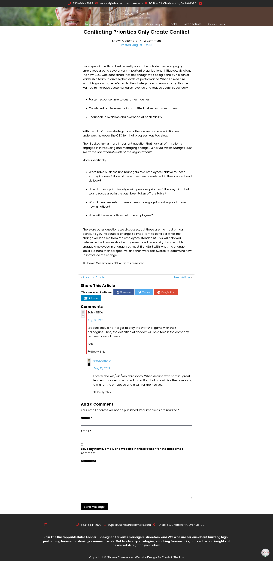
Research (114, 24)
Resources (215, 24)
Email (86, 431)
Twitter (145, 292)
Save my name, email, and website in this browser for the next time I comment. (132, 451)
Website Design (146, 557)
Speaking (71, 24)
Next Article (182, 277)
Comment (88, 461)
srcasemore (102, 361)
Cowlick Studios (173, 557)
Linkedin (92, 298)
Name (86, 418)
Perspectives (193, 24)
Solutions (133, 24)
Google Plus (167, 292)
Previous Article (93, 277)
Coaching (153, 24)
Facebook (125, 292)
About (52, 24)
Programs (91, 24)
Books (173, 24)
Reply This (98, 352)
